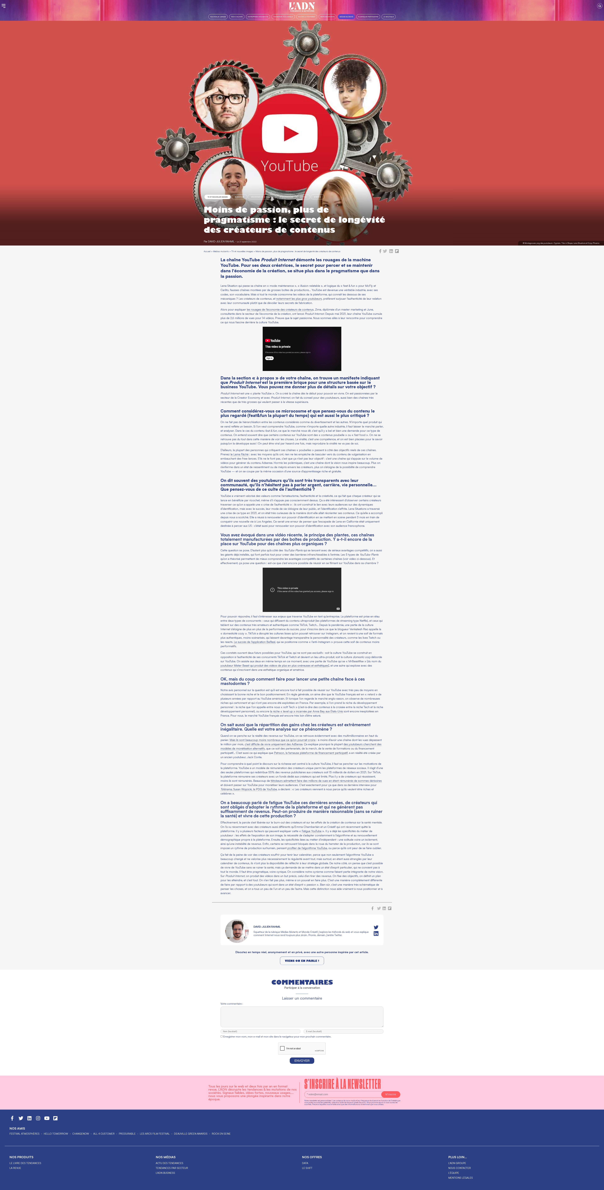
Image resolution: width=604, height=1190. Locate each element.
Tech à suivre (237, 17)
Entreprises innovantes (258, 17)
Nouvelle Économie (306, 17)
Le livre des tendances (25, 1163)
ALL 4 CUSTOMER (104, 1133)
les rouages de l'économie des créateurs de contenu (279, 309)
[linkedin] (391, 252)
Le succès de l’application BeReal (254, 642)
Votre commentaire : (232, 1003)
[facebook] (380, 252)
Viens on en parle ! (302, 960)
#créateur (239, 197)
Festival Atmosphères (24, 1133)
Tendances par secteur (172, 1168)
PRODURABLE (127, 1133)
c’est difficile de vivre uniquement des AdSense (273, 744)
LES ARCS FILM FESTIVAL (155, 1133)
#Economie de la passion (261, 197)
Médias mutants (346, 17)
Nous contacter (459, 1168)
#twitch (317, 197)
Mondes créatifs (327, 17)
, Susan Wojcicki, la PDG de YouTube (249, 789)
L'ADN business (165, 1172)
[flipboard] (397, 252)
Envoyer (302, 1060)
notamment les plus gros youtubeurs (299, 298)
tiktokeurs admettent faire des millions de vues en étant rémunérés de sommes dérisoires (326, 780)
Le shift (307, 1168)
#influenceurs (286, 197)
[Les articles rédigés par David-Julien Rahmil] (237, 942)
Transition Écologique (283, 17)
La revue (15, 1168)
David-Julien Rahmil (221, 241)
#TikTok (303, 197)
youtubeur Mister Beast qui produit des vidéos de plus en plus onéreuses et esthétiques (274, 665)
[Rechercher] (599, 5)
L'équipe (453, 1172)
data (305, 1163)
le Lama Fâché (239, 454)
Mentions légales (460, 1177)
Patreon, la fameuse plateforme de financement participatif (311, 753)
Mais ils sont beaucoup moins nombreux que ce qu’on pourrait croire (273, 740)
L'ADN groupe (457, 1163)
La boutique (388, 17)
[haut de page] (598, 1186)
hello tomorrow (56, 1133)
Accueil (207, 251)
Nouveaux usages (218, 17)
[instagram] (38, 1119)
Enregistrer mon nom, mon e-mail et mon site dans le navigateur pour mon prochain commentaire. (277, 1036)
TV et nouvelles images (218, 197)
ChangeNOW (80, 1133)
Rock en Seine (221, 1133)
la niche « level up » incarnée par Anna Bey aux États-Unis (306, 711)
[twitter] (385, 252)
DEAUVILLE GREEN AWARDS (190, 1133)
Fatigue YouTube (312, 831)
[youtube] (47, 1119)
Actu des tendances (169, 1163)
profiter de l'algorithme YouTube (307, 848)
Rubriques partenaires (368, 17)
